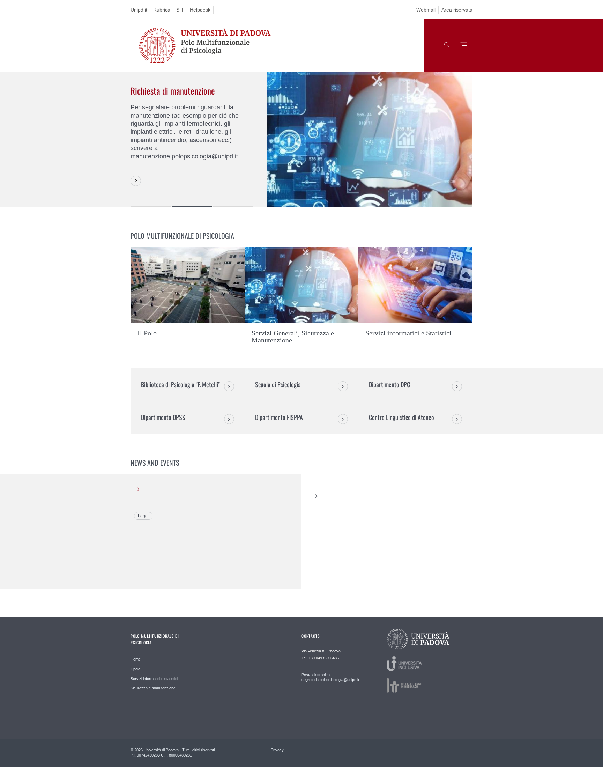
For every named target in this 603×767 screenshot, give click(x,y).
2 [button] (191, 206)
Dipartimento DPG (389, 384)
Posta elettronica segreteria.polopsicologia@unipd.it (330, 677)
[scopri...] (136, 181)
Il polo (135, 669)
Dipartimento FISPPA (279, 417)
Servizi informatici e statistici (154, 679)
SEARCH (460, 54)
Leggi (143, 516)
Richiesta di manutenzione (173, 90)
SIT (180, 10)
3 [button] (233, 206)
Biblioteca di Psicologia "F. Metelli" (180, 384)
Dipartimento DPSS (163, 417)
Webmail (426, 10)
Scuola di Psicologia (278, 384)
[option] (301, 139)
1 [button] (151, 206)
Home (136, 659)
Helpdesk (200, 10)
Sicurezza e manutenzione (153, 688)
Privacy (277, 750)
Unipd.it (139, 10)
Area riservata (456, 10)
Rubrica (161, 10)
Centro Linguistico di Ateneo (401, 417)
